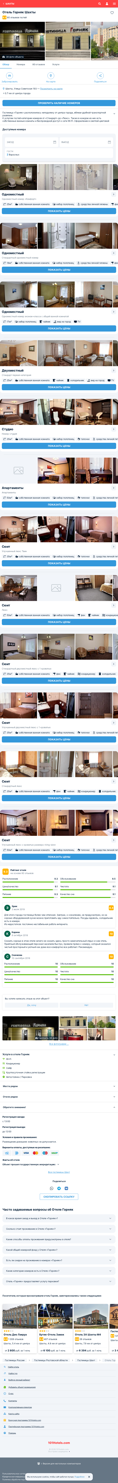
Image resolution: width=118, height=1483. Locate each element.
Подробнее (80, 1477)
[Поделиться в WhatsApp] (51, 1188)
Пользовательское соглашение (16, 1473)
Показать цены (59, 211)
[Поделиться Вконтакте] (66, 1188)
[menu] (114, 3)
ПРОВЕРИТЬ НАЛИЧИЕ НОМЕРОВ (59, 103)
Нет (86, 1005)
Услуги (55, 64)
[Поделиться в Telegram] (59, 1188)
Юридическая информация (14, 1476)
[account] (107, 3)
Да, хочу (31, 1005)
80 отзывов (38, 64)
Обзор (5, 64)
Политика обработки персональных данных (21, 1479)
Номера (21, 64)
